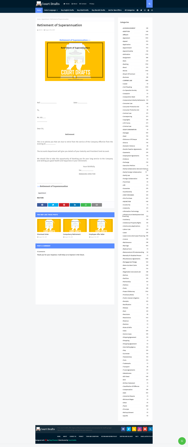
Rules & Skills (135, 327)
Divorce (135, 142)
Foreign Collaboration (135, 178)
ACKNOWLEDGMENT (135, 28)
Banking (135, 64)
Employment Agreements (135, 156)
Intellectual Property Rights (135, 223)
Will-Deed (135, 376)
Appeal (135, 41)
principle (135, 409)
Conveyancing (135, 116)
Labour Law (135, 229)
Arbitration (135, 54)
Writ (135, 380)
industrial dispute (135, 396)
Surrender (135, 353)
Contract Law (135, 113)
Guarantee (135, 188)
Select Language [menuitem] (50, 10)
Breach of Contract (135, 74)
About (75, 4)
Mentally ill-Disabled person (135, 255)
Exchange (135, 162)
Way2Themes (53, 440)
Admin (41, 30)
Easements (135, 152)
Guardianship (135, 192)
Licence (135, 239)
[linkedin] (150, 429)
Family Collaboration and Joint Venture (135, 169)
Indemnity (135, 208)
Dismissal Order (43, 234)
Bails (135, 61)
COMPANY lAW (135, 80)
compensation (135, 389)
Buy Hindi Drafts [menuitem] (83, 10)
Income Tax (135, 205)
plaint (135, 406)
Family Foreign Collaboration (135, 172)
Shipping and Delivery (126, 436)
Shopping (135, 340)
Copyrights (135, 120)
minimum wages (135, 399)
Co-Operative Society (135, 90)
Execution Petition (135, 165)
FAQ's (136, 436)
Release (135, 308)
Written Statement (135, 383)
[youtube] (145, 429)
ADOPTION (135, 31)
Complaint (135, 93)
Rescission (135, 314)
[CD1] (88, 40)
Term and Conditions (92, 436)
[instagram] (145, 10)
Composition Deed (135, 97)
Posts (135, 288)
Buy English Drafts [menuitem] (67, 10)
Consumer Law (135, 103)
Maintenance (135, 242)
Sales (135, 331)
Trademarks (135, 363)
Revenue (135, 321)
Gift (135, 185)
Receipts (135, 301)
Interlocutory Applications (135, 226)
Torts (135, 360)
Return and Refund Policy (109, 436)
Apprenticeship (135, 51)
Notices (135, 275)
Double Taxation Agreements (135, 149)
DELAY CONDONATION (135, 129)
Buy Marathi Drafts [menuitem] (98, 10)
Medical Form (135, 249)
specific (135, 416)
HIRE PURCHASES (135, 195)
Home (68, 4)
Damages (135, 133)
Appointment (45, 19)
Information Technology (135, 211)
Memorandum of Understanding (135, 252)
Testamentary (135, 357)
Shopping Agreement (135, 344)
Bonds (135, 71)
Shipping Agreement (135, 337)
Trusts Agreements (135, 370)
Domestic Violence (135, 146)
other (135, 402)
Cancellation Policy (147, 436)
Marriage (135, 246)
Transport (135, 367)
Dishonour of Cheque (135, 139)
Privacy (91, 4)
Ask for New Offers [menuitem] (115, 10)
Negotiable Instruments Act (135, 272)
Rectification (135, 304)
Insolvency (135, 219)
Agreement (135, 38)
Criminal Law (135, 126)
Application (135, 44)
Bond (135, 67)
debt (135, 393)
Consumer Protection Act (135, 106)
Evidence (135, 159)
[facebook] (137, 10)
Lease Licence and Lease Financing (135, 236)
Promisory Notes (135, 295)
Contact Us (73, 436)
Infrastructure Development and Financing (135, 215)
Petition (135, 285)
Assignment (135, 57)
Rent (135, 311)
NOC (135, 268)
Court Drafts (72, 440)
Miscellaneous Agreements (135, 259)
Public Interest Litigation (135, 298)
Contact (83, 4)
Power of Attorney (135, 291)
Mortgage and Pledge (135, 262)
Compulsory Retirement (72, 234)
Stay (135, 350)
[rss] (134, 429)
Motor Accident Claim (135, 265)
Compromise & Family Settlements (135, 100)
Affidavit (135, 35)
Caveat (135, 84)
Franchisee (135, 182)
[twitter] (141, 10)
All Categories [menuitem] (130, 10)
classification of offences (135, 386)
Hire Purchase (135, 198)
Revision (135, 324)
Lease (135, 232)
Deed (135, 136)
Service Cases (135, 334)
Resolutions (135, 317)
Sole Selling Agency (135, 347)
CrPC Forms (135, 123)
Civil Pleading (135, 87)
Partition (135, 278)
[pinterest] (148, 10)
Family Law (135, 175)
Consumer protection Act (135, 110)
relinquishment (135, 412)
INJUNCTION (135, 201)
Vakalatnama (135, 373)
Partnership (135, 281)
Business (135, 77)
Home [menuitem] (39, 10)
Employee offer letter (97, 234)
